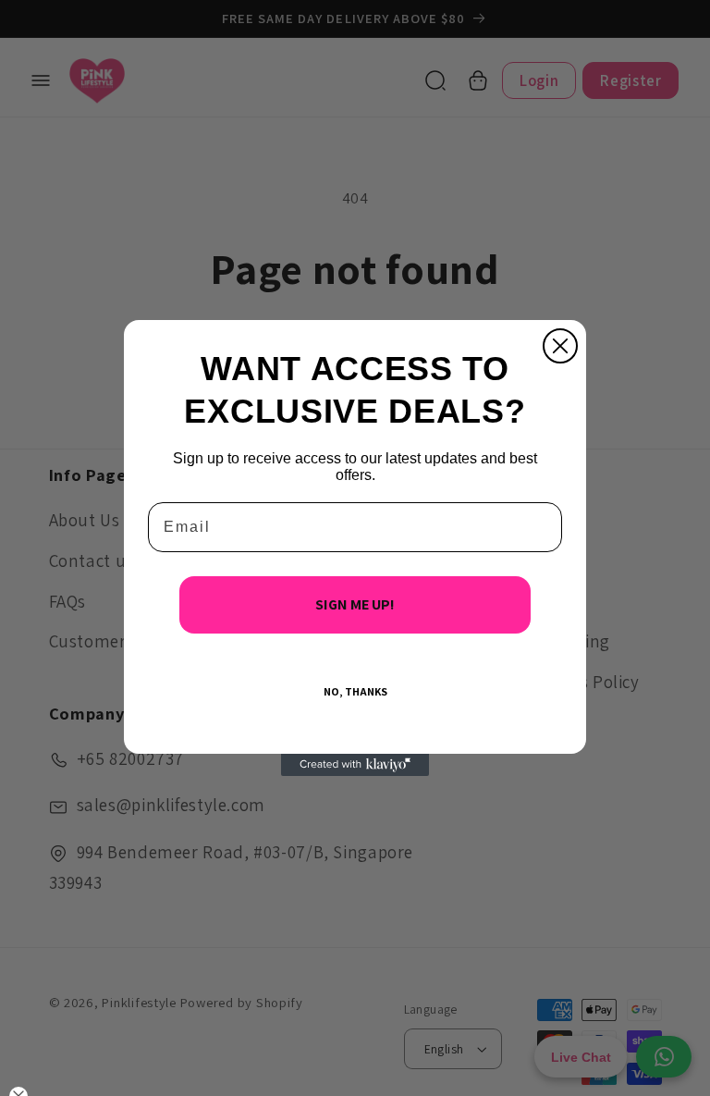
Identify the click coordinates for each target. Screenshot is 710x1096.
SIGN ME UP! (355, 604)
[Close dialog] (560, 346)
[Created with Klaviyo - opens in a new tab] (355, 765)
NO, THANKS (355, 691)
